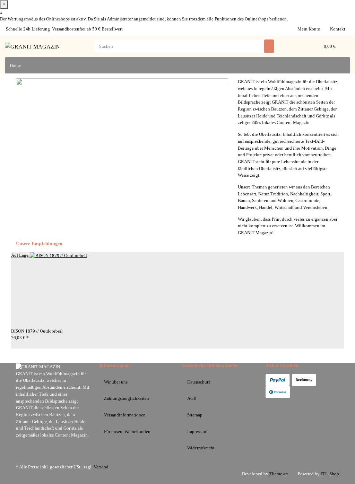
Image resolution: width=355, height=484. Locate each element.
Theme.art (278, 473)
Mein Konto (308, 29)
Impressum (197, 431)
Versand (101, 466)
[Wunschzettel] (313, 46)
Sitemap (194, 414)
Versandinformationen (125, 414)
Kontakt (337, 29)
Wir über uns (116, 382)
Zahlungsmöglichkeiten (126, 398)
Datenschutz (198, 382)
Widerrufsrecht (201, 447)
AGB (192, 398)
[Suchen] (269, 46)
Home (15, 65)
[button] (303, 46)
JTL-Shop (330, 473)
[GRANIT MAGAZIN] (32, 46)
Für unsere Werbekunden (127, 431)
